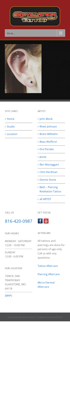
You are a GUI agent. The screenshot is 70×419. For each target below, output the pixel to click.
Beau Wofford (48, 141)
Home (10, 119)
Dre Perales (47, 149)
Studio (11, 126)
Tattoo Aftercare (48, 266)
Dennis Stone (48, 179)
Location (12, 134)
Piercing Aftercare (49, 274)
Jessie (43, 157)
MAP (8, 295)
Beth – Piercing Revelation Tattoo (50, 189)
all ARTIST (45, 199)
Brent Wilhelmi (49, 134)
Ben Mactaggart (49, 164)
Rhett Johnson (48, 126)
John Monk (46, 119)
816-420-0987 (18, 221)
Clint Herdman (48, 172)
